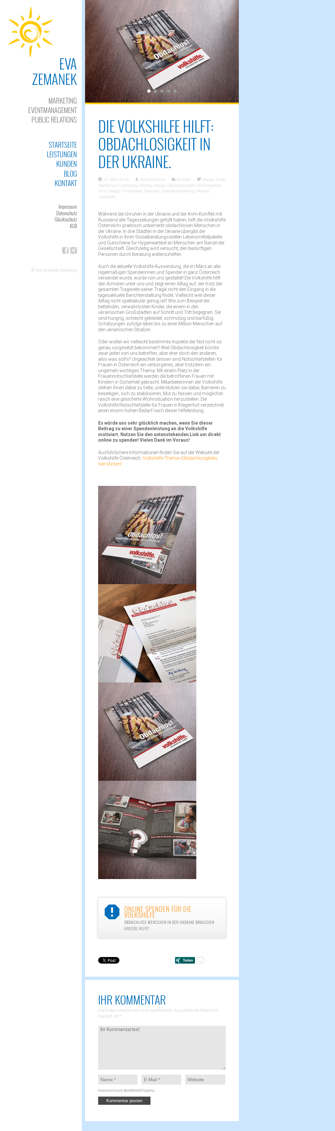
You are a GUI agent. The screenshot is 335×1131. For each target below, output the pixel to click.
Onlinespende (209, 185)
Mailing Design (153, 185)
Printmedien (131, 191)
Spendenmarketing (177, 191)
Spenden (151, 191)
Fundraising (127, 185)
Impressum (68, 206)
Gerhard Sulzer (152, 179)
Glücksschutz (66, 219)
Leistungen (62, 154)
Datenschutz (66, 213)
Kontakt (66, 183)
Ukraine (202, 191)
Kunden (66, 164)
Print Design (108, 191)
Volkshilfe (106, 197)
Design (208, 179)
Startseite (63, 145)
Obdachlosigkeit (181, 185)
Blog (70, 173)
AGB (73, 225)
